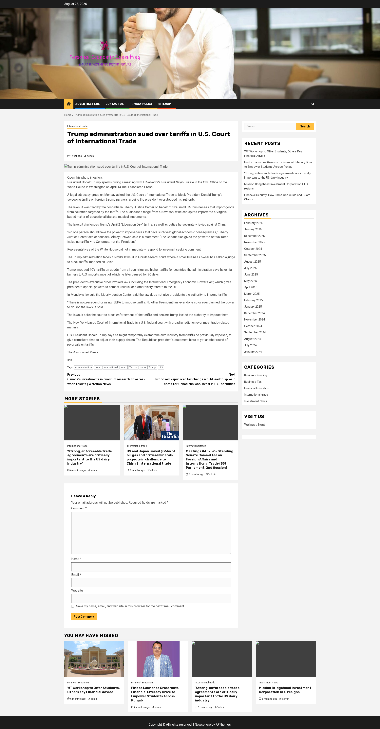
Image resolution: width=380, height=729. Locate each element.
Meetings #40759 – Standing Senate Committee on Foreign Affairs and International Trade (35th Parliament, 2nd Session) (209, 459)
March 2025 (251, 294)
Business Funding (255, 375)
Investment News (255, 401)
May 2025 (250, 281)
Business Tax (252, 382)
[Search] (312, 104)
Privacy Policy (141, 104)
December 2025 (254, 236)
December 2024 (254, 313)
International (111, 367)
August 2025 (252, 262)
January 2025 (253, 307)
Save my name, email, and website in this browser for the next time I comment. (130, 606)
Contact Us (114, 104)
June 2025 (251, 274)
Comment (79, 508)
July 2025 (250, 268)
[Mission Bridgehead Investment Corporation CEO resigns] (286, 659)
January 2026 (253, 229)
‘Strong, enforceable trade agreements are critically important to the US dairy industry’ (89, 457)
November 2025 (254, 242)
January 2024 (253, 352)
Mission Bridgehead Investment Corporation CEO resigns (285, 690)
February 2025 (253, 300)
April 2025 (250, 287)
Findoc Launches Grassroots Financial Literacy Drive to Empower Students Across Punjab (155, 694)
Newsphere (203, 724)
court (98, 367)
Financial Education (256, 388)
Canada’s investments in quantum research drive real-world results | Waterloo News (106, 379)
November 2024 (254, 319)
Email (76, 575)
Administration (83, 367)
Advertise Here (87, 104)
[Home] (69, 104)
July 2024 (250, 345)
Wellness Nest (254, 425)
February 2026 (253, 223)
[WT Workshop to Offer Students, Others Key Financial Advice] (94, 659)
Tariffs (133, 367)
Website (77, 590)
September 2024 (255, 332)
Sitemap (164, 104)
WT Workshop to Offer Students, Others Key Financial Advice (93, 690)
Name (76, 559)
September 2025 (255, 255)
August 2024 (252, 339)
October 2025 (253, 249)
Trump (152, 367)
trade (143, 367)
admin (90, 156)
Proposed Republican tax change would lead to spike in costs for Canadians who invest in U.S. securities (195, 379)
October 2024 (253, 326)
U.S (161, 367)
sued (123, 367)
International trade (77, 126)
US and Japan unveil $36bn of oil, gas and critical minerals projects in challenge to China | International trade (151, 457)
